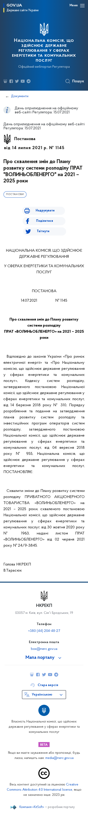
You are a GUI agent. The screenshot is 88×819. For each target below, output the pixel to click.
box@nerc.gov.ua (44, 649)
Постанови (15, 194)
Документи (19, 96)
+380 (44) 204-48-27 (44, 631)
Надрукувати (45, 210)
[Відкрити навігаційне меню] (82, 5)
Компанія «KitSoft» (31, 807)
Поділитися (44, 221)
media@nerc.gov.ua (59, 758)
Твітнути (43, 231)
